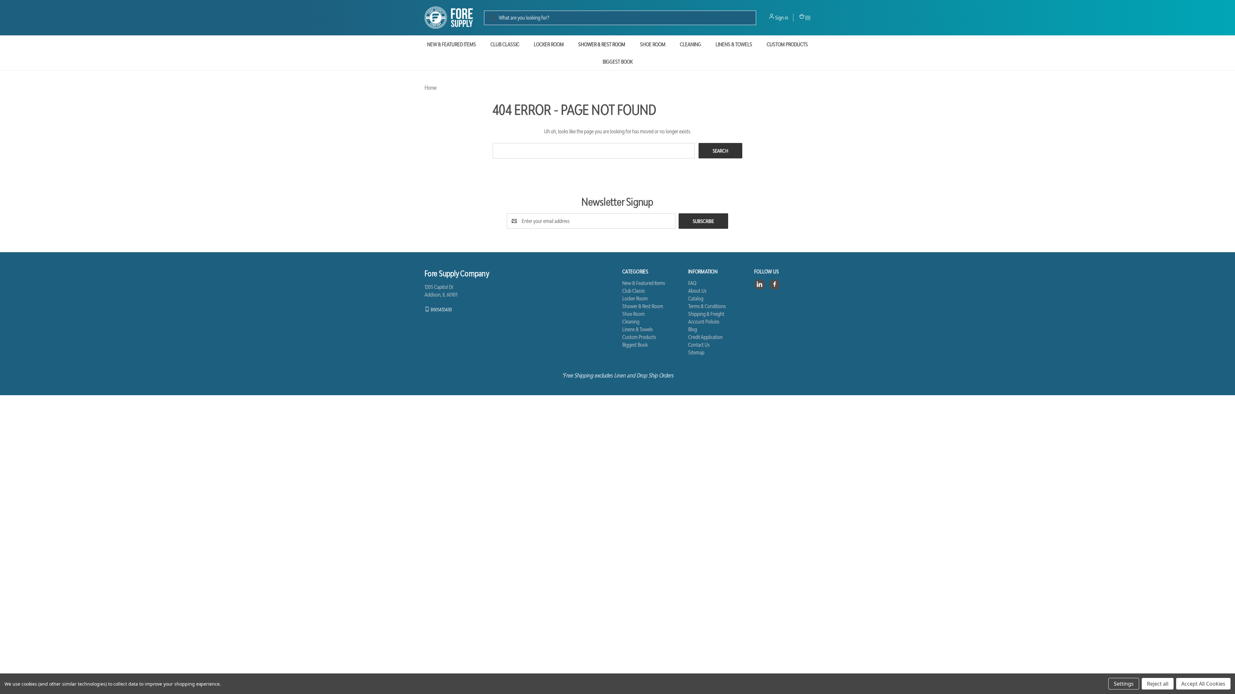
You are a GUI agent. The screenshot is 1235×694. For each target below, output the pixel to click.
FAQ (692, 283)
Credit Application (705, 337)
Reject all (1157, 683)
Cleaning (690, 44)
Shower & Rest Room (601, 44)
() (807, 17)
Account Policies (703, 321)
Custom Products (787, 44)
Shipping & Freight (706, 314)
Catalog (695, 298)
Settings (1124, 683)
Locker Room (549, 44)
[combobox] (620, 18)
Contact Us (699, 345)
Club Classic (504, 44)
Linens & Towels (734, 44)
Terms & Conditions (707, 306)
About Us (697, 291)
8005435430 (441, 309)
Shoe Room (652, 44)
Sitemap (696, 352)
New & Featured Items (451, 44)
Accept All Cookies (1203, 683)
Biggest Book (618, 61)
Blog (692, 329)
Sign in (781, 17)
